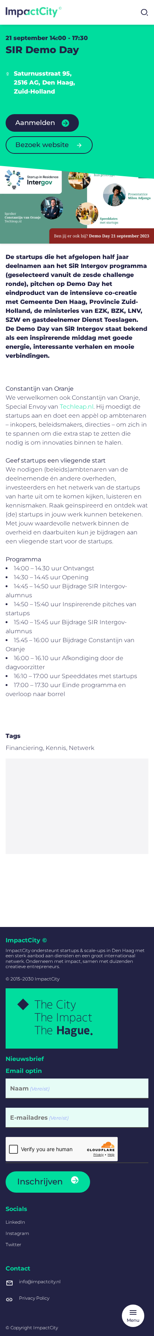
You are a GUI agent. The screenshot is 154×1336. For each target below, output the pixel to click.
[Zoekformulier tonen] (144, 12)
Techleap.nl (76, 406)
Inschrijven (40, 1182)
